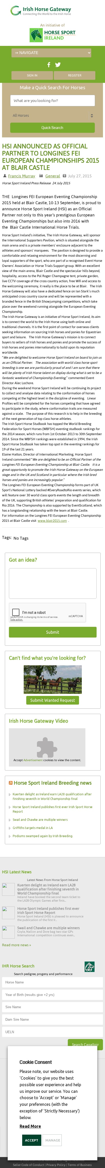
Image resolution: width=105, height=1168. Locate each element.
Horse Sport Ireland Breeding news (52, 783)
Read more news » (16, 945)
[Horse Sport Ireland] (52, 36)
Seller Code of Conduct (28, 1165)
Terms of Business (80, 1165)
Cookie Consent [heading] (36, 1062)
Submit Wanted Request (52, 700)
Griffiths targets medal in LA (33, 827)
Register (74, 75)
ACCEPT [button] (31, 1140)
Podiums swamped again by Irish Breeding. (43, 836)
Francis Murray (21, 176)
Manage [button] (52, 1140)
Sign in (32, 75)
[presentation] (47, 613)
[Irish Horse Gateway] (34, 9)
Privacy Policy (55, 1165)
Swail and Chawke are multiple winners (40, 819)
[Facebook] (48, 63)
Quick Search (52, 128)
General (52, 176)
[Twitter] (57, 63)
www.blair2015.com (52, 521)
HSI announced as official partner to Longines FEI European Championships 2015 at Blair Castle (50, 156)
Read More (30, 1126)
